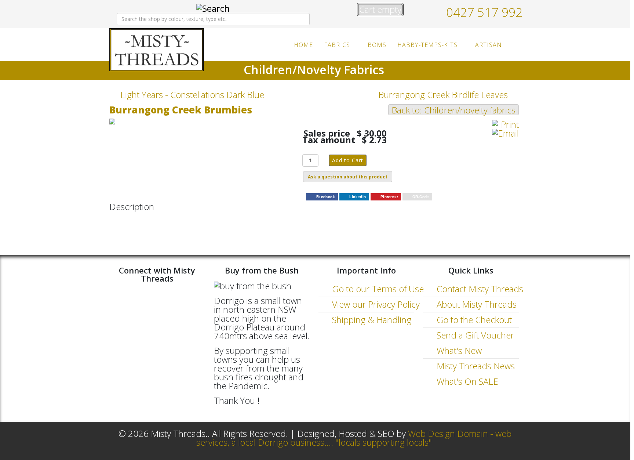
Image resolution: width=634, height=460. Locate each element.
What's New (458, 350)
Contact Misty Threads (478, 289)
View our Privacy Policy (375, 304)
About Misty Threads (475, 304)
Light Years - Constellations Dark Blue (192, 94)
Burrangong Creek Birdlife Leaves (443, 94)
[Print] (505, 124)
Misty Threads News (474, 366)
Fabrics (337, 45)
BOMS (377, 45)
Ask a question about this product (347, 177)
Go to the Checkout (473, 320)
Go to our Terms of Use (377, 289)
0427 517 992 (484, 12)
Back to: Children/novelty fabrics (453, 109)
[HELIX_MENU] (516, 44)
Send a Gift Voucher (474, 335)
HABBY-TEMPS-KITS (427, 45)
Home (303, 45)
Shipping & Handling (370, 320)
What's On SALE (466, 381)
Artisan (488, 45)
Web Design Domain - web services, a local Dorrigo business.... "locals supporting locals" (354, 437)
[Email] (505, 133)
